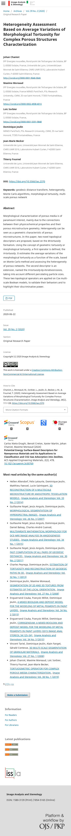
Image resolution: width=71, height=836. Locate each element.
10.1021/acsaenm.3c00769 (18, 463)
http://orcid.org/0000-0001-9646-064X (22, 77)
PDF (10, 298)
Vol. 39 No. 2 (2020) (35, 10)
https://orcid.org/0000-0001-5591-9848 (22, 121)
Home (6, 10)
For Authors (11, 719)
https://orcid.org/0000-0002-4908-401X (22, 103)
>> (12, 684)
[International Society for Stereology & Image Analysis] (13, 778)
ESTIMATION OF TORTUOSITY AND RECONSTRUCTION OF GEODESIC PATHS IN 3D (39, 568)
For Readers (11, 714)
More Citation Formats (17, 409)
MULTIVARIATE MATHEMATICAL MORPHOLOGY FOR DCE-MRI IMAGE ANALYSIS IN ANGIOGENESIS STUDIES (38, 535)
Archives (18, 10)
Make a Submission (17, 694)
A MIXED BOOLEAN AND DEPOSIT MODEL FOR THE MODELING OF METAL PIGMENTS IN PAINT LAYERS (38, 606)
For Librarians (11, 724)
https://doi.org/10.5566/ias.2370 (27, 181)
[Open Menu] (3, 3)
